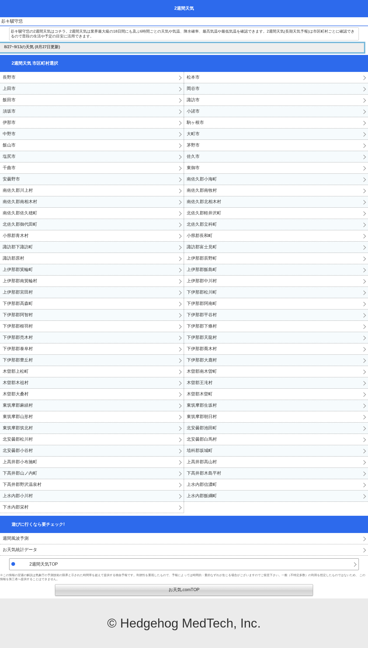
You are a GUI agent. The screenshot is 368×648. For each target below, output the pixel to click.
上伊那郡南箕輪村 (20, 280)
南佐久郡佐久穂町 (20, 213)
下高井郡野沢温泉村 (22, 484)
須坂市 (9, 111)
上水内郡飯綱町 (202, 495)
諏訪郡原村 (13, 258)
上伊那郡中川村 (202, 280)
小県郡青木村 (16, 235)
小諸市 (193, 111)
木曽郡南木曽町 (202, 371)
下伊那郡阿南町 (202, 303)
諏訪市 (193, 99)
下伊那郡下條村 (202, 326)
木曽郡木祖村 (16, 382)
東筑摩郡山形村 (18, 416)
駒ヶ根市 (195, 122)
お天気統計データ (20, 549)
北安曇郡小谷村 (18, 450)
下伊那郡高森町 (18, 303)
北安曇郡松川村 (18, 439)
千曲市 (9, 167)
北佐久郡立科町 (202, 224)
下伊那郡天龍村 (202, 337)
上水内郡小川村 (18, 495)
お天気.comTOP (184, 589)
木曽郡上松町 (16, 371)
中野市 (9, 133)
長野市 (9, 77)
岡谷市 (193, 88)
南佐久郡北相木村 (204, 201)
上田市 (9, 88)
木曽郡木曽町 (200, 394)
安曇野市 (11, 179)
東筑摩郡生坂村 (202, 405)
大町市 (193, 133)
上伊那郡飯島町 (202, 269)
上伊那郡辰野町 (202, 258)
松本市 (193, 77)
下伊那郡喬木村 (202, 348)
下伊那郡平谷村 (202, 314)
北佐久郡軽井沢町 (204, 213)
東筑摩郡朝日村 (202, 416)
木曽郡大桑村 (16, 394)
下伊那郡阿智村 (18, 314)
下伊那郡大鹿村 (202, 360)
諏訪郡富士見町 (202, 247)
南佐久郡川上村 (18, 190)
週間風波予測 (16, 538)
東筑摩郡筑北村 (18, 428)
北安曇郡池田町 (202, 428)
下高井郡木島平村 (204, 473)
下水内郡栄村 (16, 507)
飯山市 (9, 145)
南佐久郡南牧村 (202, 190)
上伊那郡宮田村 (18, 292)
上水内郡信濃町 (202, 484)
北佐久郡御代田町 (20, 224)
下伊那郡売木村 (18, 337)
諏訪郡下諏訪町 (18, 247)
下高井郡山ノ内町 (20, 473)
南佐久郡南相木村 (20, 201)
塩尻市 (9, 156)
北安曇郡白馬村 (202, 439)
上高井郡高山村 (202, 461)
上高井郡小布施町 (20, 461)
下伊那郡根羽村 (18, 326)
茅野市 (193, 145)
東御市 (193, 167)
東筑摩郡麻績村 (18, 405)
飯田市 (9, 99)
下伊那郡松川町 (202, 292)
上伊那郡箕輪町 (18, 269)
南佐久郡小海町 (202, 179)
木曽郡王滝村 (200, 382)
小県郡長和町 (200, 235)
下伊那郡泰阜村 (18, 348)
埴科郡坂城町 (200, 450)
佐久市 (193, 156)
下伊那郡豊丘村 (18, 360)
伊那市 (9, 122)
